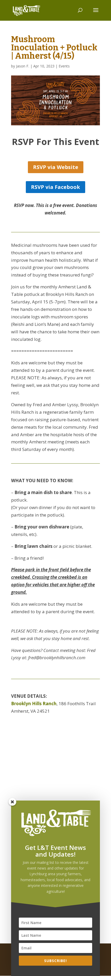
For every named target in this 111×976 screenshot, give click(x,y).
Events (64, 66)
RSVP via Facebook (55, 186)
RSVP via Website (55, 167)
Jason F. (22, 66)
